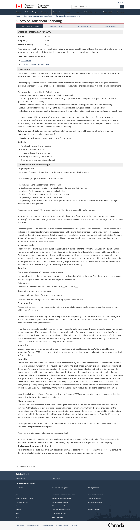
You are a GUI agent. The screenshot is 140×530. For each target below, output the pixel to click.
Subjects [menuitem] (19, 12)
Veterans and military (95, 502)
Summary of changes (56, 26)
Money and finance (58, 517)
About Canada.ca (47, 525)
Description (26, 60)
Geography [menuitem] (57, 12)
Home (18, 16)
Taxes (17, 517)
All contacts (19, 488)
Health (18, 513)
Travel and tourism (22, 502)
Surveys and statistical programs (68, 16)
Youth (90, 506)
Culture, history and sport (60, 502)
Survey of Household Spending (29, 26)
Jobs (17, 495)
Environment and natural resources (63, 495)
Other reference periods (83, 26)
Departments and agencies (60, 488)
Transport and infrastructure (61, 510)
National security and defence (61, 498)
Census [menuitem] (67, 12)
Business (18, 506)
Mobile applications (33, 525)
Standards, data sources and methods (38, 16)
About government (94, 488)
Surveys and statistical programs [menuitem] (86, 12)
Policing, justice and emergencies (62, 506)
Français (121, 2)
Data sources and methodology (35, 64)
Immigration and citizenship (25, 498)
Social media (20, 525)
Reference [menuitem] (44, 12)
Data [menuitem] (27, 12)
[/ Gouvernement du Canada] (33, 6)
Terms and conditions (63, 525)
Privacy (74, 525)
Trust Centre (56, 478)
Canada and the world (59, 513)
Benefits (18, 510)
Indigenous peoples (94, 498)
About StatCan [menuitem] (108, 12)
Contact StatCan (21, 478)
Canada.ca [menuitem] (120, 12)
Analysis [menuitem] (35, 12)
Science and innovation (95, 495)
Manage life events (94, 510)
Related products (110, 26)
